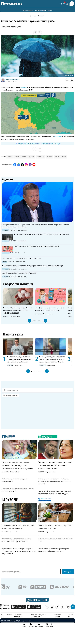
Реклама (9, 615)
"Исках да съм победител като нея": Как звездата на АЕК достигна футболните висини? (55, 465)
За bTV (2, 615)
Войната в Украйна (40, 10)
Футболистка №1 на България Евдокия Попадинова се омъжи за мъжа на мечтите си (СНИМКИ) (19, 551)
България (41, 16)
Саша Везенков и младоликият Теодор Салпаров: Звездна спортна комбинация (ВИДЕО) (54, 481)
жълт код (49, 156)
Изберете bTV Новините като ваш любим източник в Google (39, 143)
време (24, 156)
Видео (50, 10)
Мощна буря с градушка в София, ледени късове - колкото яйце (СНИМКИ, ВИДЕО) (17, 310)
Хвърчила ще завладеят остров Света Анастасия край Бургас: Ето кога (16, 540)
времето (17, 156)
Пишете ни (70, 615)
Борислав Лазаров (12, 79)
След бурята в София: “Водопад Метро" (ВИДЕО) (19, 273)
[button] (29, 321)
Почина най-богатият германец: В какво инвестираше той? (18, 490)
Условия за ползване (58, 615)
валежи (23, 87)
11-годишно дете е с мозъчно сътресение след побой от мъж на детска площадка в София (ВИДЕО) (52, 359)
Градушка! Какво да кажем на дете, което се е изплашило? (18, 527)
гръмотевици (40, 156)
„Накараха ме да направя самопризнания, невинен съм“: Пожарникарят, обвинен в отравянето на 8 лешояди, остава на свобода (20, 359)
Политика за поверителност (18, 615)
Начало (34, 16)
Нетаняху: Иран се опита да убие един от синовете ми (21, 258)
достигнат (58, 136)
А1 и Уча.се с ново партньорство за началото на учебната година (36, 246)
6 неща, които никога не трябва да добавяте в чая (55, 540)
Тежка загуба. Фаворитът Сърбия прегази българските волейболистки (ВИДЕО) (54, 492)
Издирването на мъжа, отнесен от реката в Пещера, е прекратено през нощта (43, 234)
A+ (72, 80)
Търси (68, 572)
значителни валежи (60, 156)
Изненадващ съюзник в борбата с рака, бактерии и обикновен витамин (53, 550)
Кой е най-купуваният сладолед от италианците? (15, 480)
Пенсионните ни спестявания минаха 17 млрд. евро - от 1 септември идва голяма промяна (17, 465)
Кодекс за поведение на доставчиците (38, 615)
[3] (64, 4)
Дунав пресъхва (28, 10)
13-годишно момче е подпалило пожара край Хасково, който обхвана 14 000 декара (33, 266)
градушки (31, 156)
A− (67, 80)
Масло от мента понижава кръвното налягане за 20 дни (55, 527)
